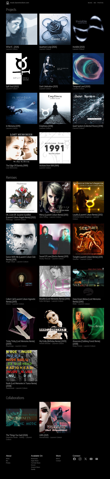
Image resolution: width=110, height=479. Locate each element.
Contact (58, 460)
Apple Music (35, 460)
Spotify (33, 469)
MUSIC (90, 3)
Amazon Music (35, 467)
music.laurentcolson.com (19, 3)
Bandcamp (34, 458)
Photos (8, 463)
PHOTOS (100, 3)
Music (8, 458)
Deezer (33, 465)
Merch (58, 458)
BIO (95, 3)
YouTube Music (35, 463)
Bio (7, 460)
